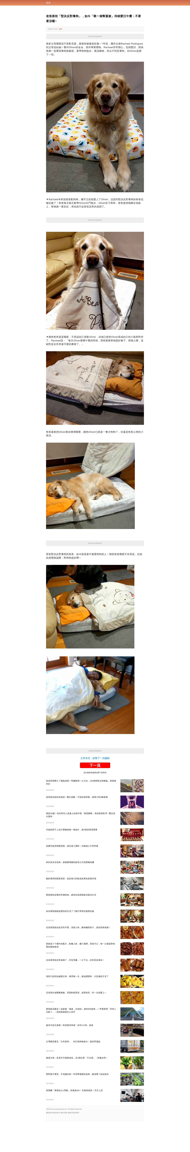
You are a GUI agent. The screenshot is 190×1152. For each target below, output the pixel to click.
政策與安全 (56, 1113)
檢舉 (60, 29)
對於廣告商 (75, 1113)
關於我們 (49, 1113)
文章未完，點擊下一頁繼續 (95, 758)
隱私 (65, 1113)
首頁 (48, 3)
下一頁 (95, 765)
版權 (69, 1113)
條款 (62, 1113)
